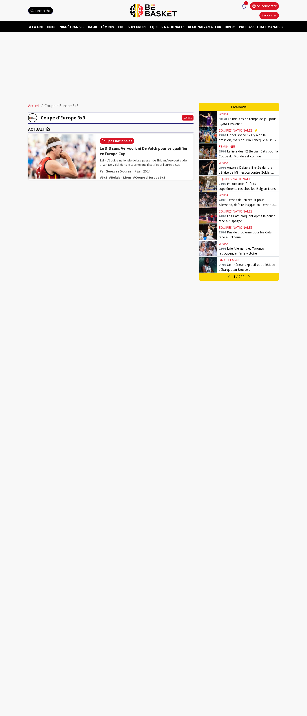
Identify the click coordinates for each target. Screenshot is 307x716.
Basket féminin (101, 27)
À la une (36, 27)
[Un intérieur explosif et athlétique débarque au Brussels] (208, 265)
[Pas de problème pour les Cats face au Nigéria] (208, 232)
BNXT (51, 27)
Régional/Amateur (204, 27)
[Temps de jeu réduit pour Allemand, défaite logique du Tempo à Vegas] (208, 200)
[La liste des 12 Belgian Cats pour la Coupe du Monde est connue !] (208, 151)
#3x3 (103, 177)
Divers (230, 27)
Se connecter (266, 6)
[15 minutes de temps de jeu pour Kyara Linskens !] (208, 119)
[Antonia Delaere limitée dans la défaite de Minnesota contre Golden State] (208, 167)
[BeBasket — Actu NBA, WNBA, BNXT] (153, 10)
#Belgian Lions (120, 177)
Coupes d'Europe (132, 27)
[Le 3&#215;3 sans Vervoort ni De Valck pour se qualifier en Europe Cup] (62, 156)
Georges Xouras (118, 171)
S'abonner (269, 15)
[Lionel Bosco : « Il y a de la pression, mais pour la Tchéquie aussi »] (208, 135)
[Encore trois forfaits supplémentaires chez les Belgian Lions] (208, 184)
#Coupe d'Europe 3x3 (149, 177)
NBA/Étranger (72, 27)
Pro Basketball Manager (261, 27)
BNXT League (229, 260)
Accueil (34, 105)
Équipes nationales (167, 27)
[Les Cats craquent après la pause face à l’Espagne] (208, 216)
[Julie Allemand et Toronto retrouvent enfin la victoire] (208, 248)
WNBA (223, 114)
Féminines (227, 146)
